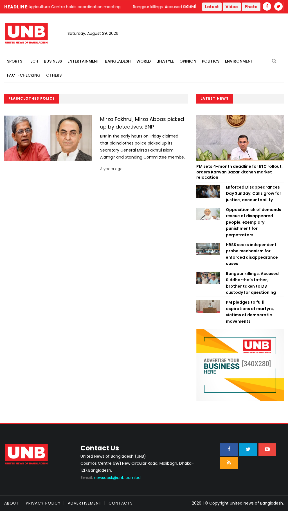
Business (53, 61)
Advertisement (85, 503)
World (143, 61)
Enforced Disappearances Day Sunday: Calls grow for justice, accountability (253, 193)
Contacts (121, 503)
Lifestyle (165, 61)
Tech (33, 61)
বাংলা (191, 6)
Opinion (187, 61)
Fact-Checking (23, 75)
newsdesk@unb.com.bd (110, 477)
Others (54, 75)
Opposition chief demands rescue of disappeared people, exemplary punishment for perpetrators (253, 222)
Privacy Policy (43, 503)
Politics (210, 61)
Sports (14, 61)
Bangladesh (118, 61)
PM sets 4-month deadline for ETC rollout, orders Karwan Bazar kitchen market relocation (239, 172)
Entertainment (83, 61)
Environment (239, 61)
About (11, 503)
